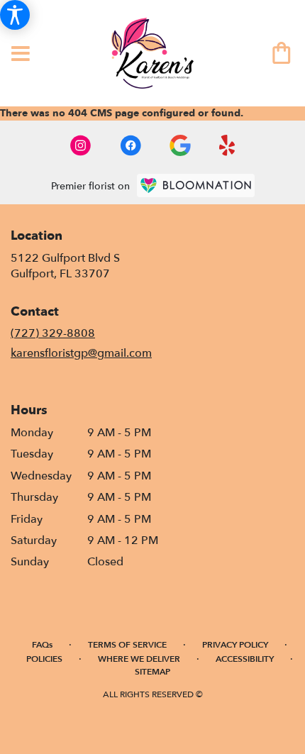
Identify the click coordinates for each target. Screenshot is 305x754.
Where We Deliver (139, 659)
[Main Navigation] (20, 54)
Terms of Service (127, 644)
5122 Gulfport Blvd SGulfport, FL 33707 (65, 266)
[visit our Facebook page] (130, 145)
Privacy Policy (235, 644)
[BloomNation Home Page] (196, 185)
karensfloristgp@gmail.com (81, 353)
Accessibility (245, 659)
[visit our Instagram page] (81, 145)
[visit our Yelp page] (227, 145)
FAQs (42, 644)
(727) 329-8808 (53, 333)
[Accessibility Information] (15, 15)
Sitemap (152, 671)
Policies (44, 659)
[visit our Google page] (180, 145)
